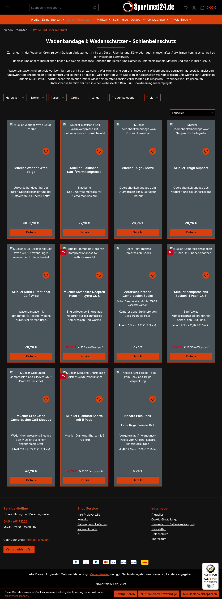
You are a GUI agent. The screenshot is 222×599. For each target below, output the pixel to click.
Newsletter (158, 529)
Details (31, 232)
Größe (75, 97)
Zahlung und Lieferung (93, 524)
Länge (95, 97)
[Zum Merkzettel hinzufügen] (45, 151)
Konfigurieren (125, 594)
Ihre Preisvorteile (89, 514)
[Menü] (7, 7)
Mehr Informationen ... (17, 595)
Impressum (158, 539)
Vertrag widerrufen (19, 549)
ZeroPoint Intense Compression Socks (138, 294)
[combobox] (60, 7)
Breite (35, 97)
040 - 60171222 (15, 521)
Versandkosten (99, 574)
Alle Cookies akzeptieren (200, 594)
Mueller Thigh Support (191, 168)
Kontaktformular (37, 539)
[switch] (210, 586)
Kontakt (83, 519)
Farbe (55, 97)
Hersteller (13, 97)
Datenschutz (159, 534)
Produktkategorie (123, 97)
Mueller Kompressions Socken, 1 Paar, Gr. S (191, 294)
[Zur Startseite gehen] (149, 7)
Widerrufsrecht (87, 529)
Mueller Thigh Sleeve (137, 168)
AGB (80, 534)
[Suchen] (94, 7)
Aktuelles (157, 514)
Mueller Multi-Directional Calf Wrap (31, 294)
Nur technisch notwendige (159, 594)
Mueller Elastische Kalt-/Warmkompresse (84, 170)
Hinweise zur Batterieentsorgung (173, 524)
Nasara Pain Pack (137, 416)
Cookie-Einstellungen (165, 519)
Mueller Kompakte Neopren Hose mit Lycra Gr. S (84, 294)
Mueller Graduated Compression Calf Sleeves (31, 417)
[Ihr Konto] (194, 7)
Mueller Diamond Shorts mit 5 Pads (84, 417)
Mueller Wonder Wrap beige (31, 170)
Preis (150, 97)
